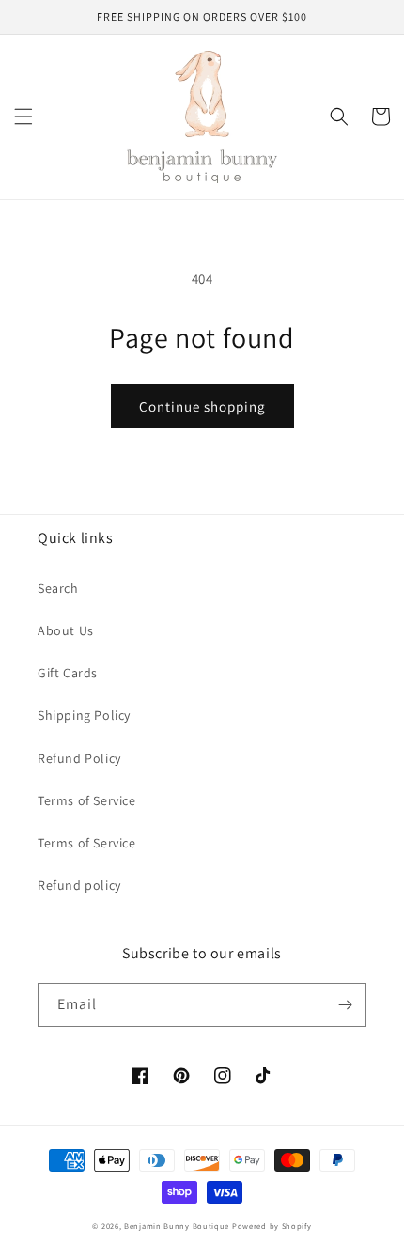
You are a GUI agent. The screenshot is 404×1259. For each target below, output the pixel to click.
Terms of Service (87, 800)
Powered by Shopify (272, 1225)
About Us (66, 630)
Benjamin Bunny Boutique (178, 1225)
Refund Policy (79, 758)
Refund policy (79, 885)
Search (58, 588)
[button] (23, 116)
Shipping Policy (84, 715)
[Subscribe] (344, 1005)
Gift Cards (68, 672)
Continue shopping (202, 406)
